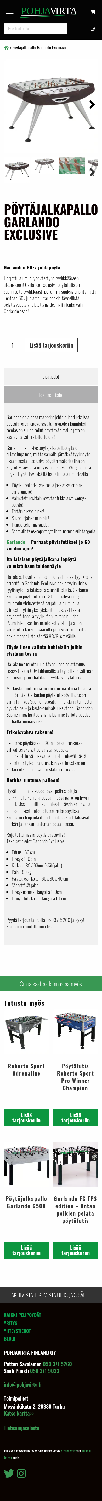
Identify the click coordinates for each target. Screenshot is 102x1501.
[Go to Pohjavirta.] (6, 47)
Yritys (10, 1323)
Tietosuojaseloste (21, 1428)
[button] (10, 10)
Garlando (16, 541)
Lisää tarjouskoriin (51, 345)
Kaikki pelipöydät (22, 1314)
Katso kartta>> (19, 1413)
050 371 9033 (44, 1371)
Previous (12, 171)
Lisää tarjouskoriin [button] (26, 1117)
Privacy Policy (69, 1451)
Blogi (9, 1338)
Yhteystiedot (17, 1330)
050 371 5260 (57, 1364)
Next (90, 104)
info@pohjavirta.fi (23, 1384)
